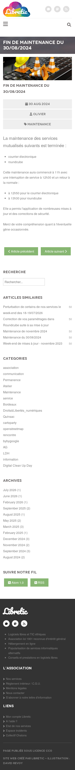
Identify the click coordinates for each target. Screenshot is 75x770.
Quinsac (8, 416)
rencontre (9, 435)
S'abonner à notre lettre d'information (29, 697)
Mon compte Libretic (18, 716)
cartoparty (10, 422)
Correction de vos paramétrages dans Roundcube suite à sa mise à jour (28, 322)
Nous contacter (15, 693)
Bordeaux (9, 404)
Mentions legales (16, 688)
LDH (6, 453)
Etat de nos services (18, 726)
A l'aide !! (11, 721)
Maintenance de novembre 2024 (25, 331)
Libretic (15, 611)
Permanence (12, 380)
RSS (40, 582)
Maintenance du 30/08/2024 (22, 337)
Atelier (7, 386)
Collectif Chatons (16, 735)
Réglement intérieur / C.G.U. (23, 683)
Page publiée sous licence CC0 (28, 750)
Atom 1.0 (17, 582)
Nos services (14, 679)
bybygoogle (11, 441)
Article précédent (22, 251)
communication (13, 374)
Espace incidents (16, 730)
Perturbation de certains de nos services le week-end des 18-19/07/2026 (32, 309)
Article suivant (55, 251)
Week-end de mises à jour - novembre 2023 (32, 343)
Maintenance (39, 124)
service (8, 398)
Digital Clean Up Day (17, 465)
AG (5, 447)
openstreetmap (13, 429)
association (11, 367)
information (10, 459)
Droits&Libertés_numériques (22, 410)
